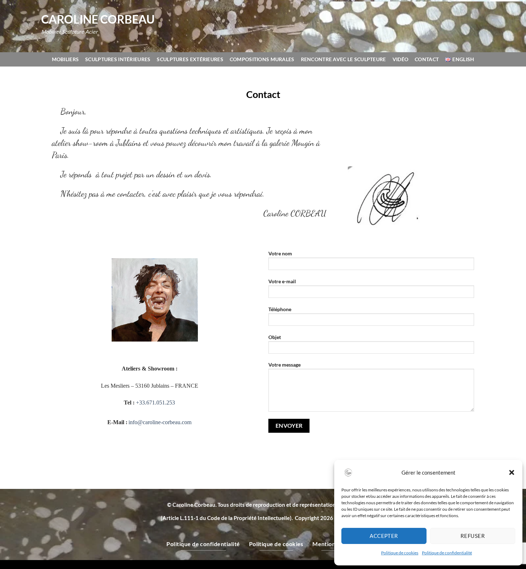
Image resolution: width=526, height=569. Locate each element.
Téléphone (279, 309)
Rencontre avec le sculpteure (343, 59)
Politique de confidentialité (447, 552)
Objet (274, 337)
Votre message (284, 365)
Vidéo (400, 59)
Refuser (473, 536)
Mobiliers (65, 59)
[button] (511, 472)
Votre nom (280, 253)
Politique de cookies (399, 552)
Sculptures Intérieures (117, 59)
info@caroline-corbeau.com (159, 422)
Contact (427, 59)
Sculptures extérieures (190, 59)
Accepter (384, 536)
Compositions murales (262, 59)
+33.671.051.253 (155, 402)
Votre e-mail (282, 281)
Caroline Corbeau (193, 504)
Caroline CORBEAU (98, 19)
